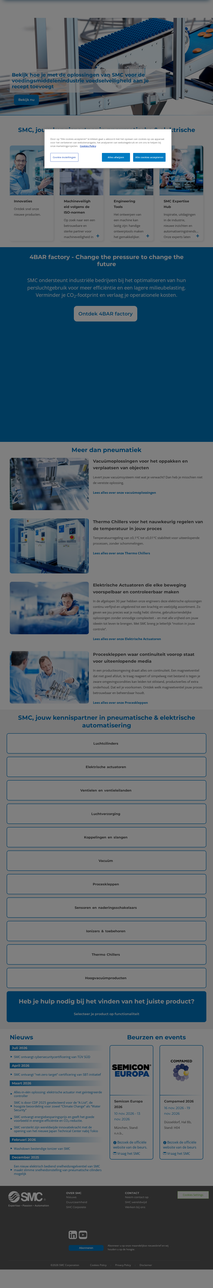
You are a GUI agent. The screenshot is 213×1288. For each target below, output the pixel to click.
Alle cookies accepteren (149, 157)
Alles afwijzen (116, 157)
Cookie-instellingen (64, 157)
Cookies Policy (88, 146)
